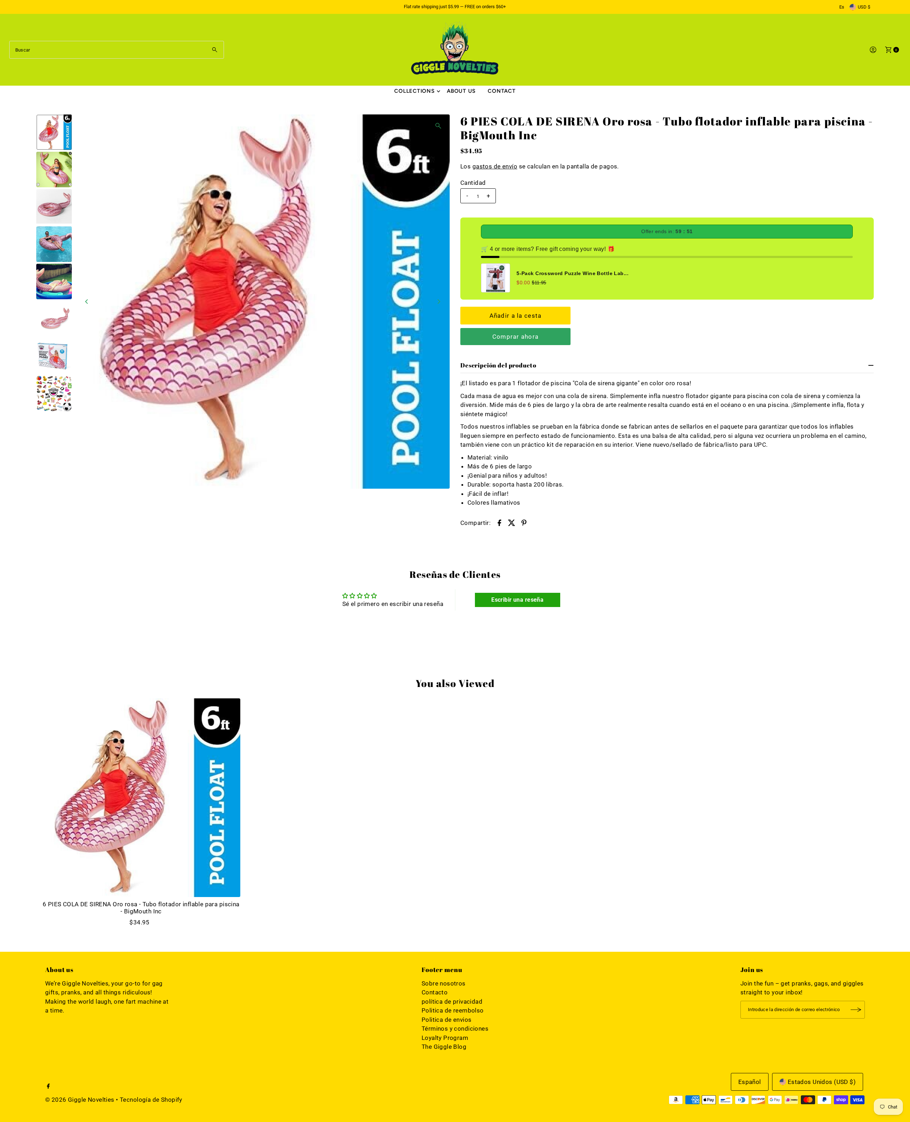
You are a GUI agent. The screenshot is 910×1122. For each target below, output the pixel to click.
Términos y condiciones (455, 1028)
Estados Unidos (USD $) (822, 1081)
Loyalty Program (445, 1037)
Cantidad (473, 182)
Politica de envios (447, 1019)
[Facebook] (48, 1086)
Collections (414, 91)
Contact (501, 91)
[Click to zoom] (438, 126)
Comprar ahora (515, 336)
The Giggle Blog (444, 1046)
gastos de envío (494, 166)
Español (749, 1081)
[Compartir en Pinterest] (524, 522)
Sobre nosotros (444, 983)
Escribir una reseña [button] (517, 599)
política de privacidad (452, 1001)
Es (841, 7)
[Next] (438, 302)
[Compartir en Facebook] (499, 522)
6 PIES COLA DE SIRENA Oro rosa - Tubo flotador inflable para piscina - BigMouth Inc (141, 908)
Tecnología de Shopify (151, 1099)
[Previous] (87, 302)
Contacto (435, 992)
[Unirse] (856, 1010)
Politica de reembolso (453, 1010)
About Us (461, 91)
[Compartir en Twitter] (511, 522)
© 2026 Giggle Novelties (79, 1099)
